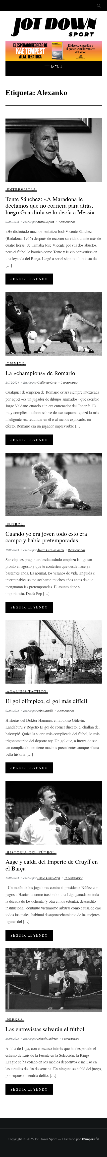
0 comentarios (69, 382)
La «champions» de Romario (40, 373)
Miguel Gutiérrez (47, 1038)
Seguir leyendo (29, 279)
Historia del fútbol (31, 852)
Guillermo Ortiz (46, 382)
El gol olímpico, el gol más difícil (46, 701)
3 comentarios (65, 711)
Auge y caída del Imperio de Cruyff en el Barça (51, 865)
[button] (53, 67)
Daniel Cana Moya (48, 878)
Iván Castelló (45, 711)
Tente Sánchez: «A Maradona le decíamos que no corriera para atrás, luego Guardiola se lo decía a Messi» (50, 205)
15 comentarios (73, 878)
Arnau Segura (45, 222)
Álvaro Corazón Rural (50, 550)
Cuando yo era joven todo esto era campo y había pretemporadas (46, 537)
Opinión (16, 363)
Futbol (15, 524)
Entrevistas (21, 189)
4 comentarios (66, 222)
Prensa (15, 1019)
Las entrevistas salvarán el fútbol (44, 1029)
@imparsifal (90, 1139)
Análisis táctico (27, 691)
